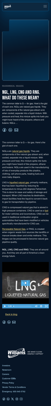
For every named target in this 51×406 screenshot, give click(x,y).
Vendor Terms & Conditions (14, 387)
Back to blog (11, 314)
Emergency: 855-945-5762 (13, 391)
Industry (20, 85)
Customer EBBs (9, 378)
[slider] (23, 306)
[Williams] (24, 357)
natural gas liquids (21, 151)
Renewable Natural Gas (13, 228)
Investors (6, 365)
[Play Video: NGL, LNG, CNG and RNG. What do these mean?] (25, 283)
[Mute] (35, 306)
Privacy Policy (8, 382)
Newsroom (6, 369)
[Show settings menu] (41, 306)
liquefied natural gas (19, 182)
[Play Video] (4, 306)
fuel (46, 210)
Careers (5, 374)
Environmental (8, 85)
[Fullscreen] (46, 306)
